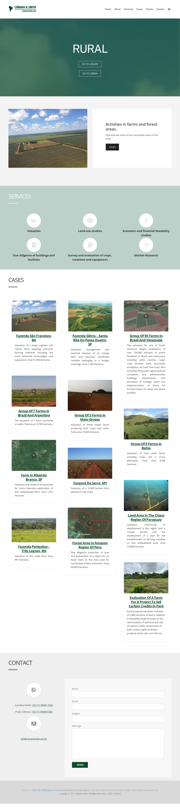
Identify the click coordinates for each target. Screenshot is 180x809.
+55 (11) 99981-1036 (42, 705)
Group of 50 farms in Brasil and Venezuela (146, 337)
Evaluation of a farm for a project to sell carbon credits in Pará (146, 601)
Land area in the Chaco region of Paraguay (146, 517)
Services (128, 9)
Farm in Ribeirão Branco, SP (34, 477)
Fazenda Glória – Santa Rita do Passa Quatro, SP (90, 339)
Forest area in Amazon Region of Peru (90, 545)
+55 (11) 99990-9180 (41, 711)
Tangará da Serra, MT (90, 483)
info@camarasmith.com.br (34, 738)
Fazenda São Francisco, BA (34, 337)
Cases (139, 9)
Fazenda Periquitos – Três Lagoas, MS (34, 548)
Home (108, 9)
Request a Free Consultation (57, 790)
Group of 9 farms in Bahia (146, 445)
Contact (160, 9)
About (117, 9)
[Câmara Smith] (22, 12)
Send (80, 765)
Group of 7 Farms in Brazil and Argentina (34, 413)
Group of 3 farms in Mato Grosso (90, 417)
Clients (149, 9)
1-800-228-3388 (38, 790)
